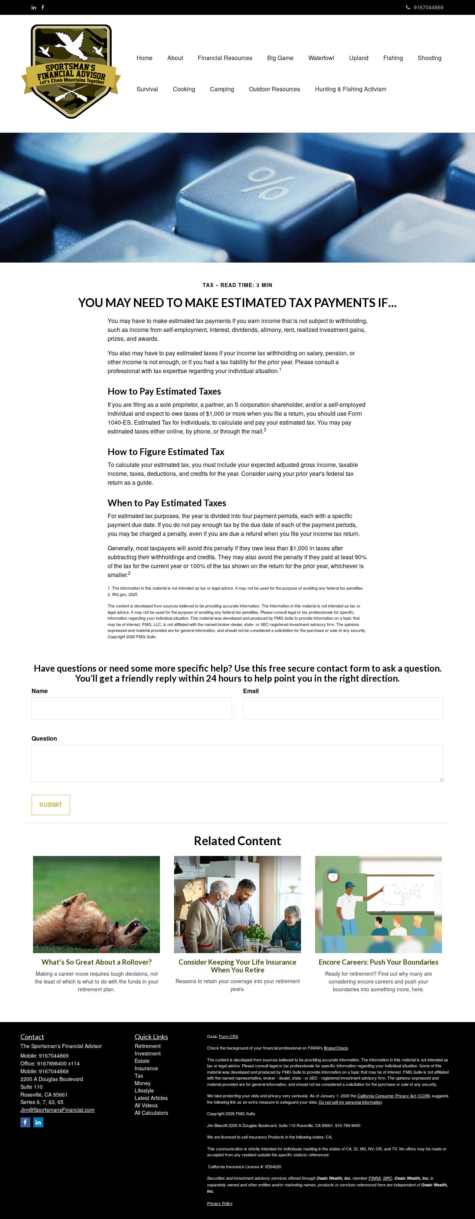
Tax (139, 1075)
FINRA (374, 1178)
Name (40, 691)
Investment (148, 1053)
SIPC (387, 1178)
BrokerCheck (336, 1048)
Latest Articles (151, 1097)
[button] (175, 57)
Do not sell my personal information (350, 1102)
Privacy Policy (220, 1203)
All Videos (146, 1105)
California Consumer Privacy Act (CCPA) (394, 1095)
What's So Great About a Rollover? (97, 962)
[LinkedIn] (34, 7)
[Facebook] (42, 7)
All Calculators (151, 1112)
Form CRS (228, 1036)
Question (44, 738)
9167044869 (428, 7)
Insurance (146, 1068)
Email (251, 691)
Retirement (148, 1046)
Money (143, 1083)
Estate (142, 1060)
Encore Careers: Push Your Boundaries (379, 962)
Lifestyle (144, 1090)
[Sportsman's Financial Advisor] (74, 71)
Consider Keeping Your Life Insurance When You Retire (237, 966)
